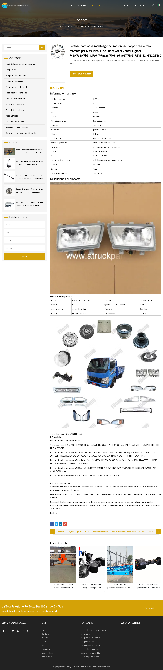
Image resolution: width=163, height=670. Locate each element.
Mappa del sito (47, 653)
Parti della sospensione (85, 26)
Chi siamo (82, 5)
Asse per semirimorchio (16, 98)
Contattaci (140, 5)
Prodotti (97, 5)
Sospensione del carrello (17, 87)
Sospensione (12, 69)
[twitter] (13, 631)
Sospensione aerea (14, 81)
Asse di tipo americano (16, 104)
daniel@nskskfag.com (101, 667)
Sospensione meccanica (16, 75)
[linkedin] (8, 631)
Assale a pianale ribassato (17, 127)
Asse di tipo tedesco (15, 110)
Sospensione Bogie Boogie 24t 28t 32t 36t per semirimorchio (82, 532)
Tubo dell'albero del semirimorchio (21, 133)
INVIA (24, 256)
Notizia (114, 5)
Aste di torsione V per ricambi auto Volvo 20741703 (133, 532)
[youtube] (18, 631)
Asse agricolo (12, 116)
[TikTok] (27, 631)
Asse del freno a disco (15, 121)
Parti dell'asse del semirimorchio (20, 64)
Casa (69, 5)
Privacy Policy (47, 657)
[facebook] (3, 631)
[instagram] (22, 631)
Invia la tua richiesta (81, 73)
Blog (126, 5)
